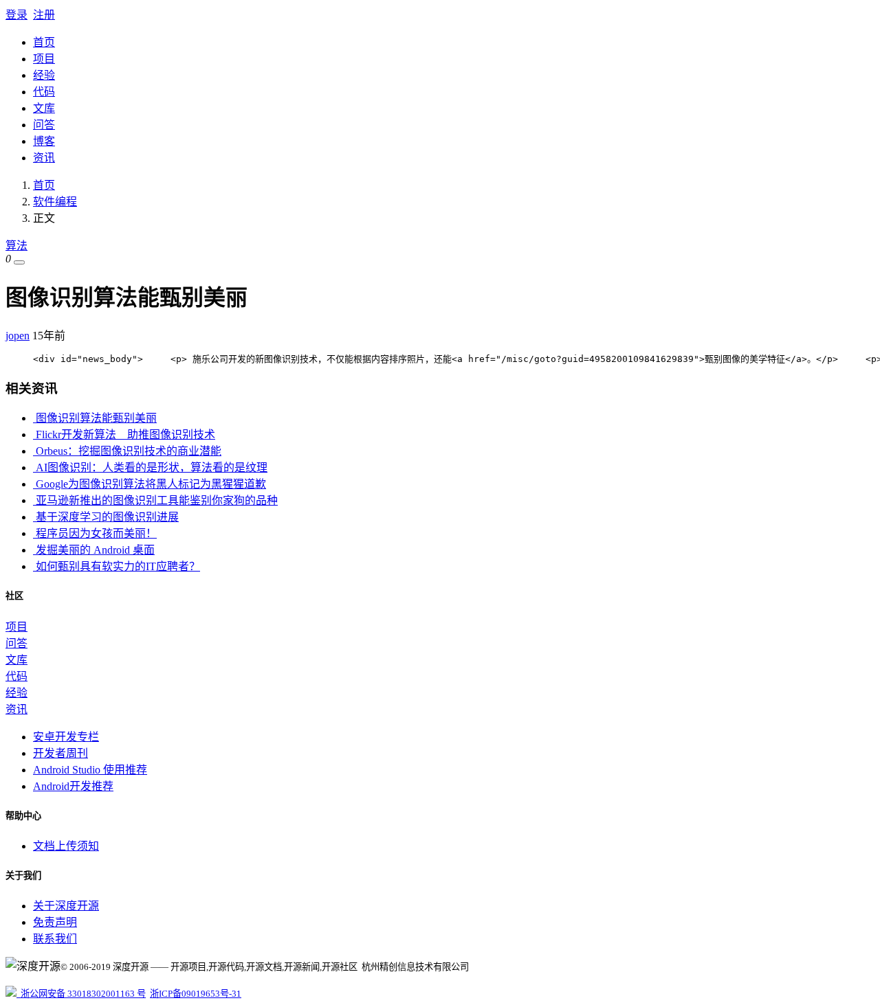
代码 (44, 92)
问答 (44, 125)
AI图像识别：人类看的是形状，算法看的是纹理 (150, 467)
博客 (44, 141)
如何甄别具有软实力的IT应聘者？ (116, 566)
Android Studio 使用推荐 (90, 770)
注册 (44, 15)
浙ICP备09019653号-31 (195, 994)
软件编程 (55, 201)
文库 (44, 108)
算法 (17, 245)
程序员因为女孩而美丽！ (95, 533)
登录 (17, 15)
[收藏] (19, 262)
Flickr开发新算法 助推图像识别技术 (124, 434)
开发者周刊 (60, 753)
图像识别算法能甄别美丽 (95, 418)
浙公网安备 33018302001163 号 (81, 994)
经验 (44, 75)
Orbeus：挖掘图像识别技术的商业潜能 (127, 451)
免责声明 (55, 922)
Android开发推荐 (73, 786)
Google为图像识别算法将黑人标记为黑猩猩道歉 (149, 484)
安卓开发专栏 (66, 737)
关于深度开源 (66, 906)
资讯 (44, 157)
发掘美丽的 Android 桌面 (94, 550)
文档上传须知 (66, 846)
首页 (44, 42)
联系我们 (55, 939)
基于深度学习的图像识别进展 (106, 517)
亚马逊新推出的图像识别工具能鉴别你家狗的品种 (155, 500)
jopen (18, 335)
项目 (44, 59)
